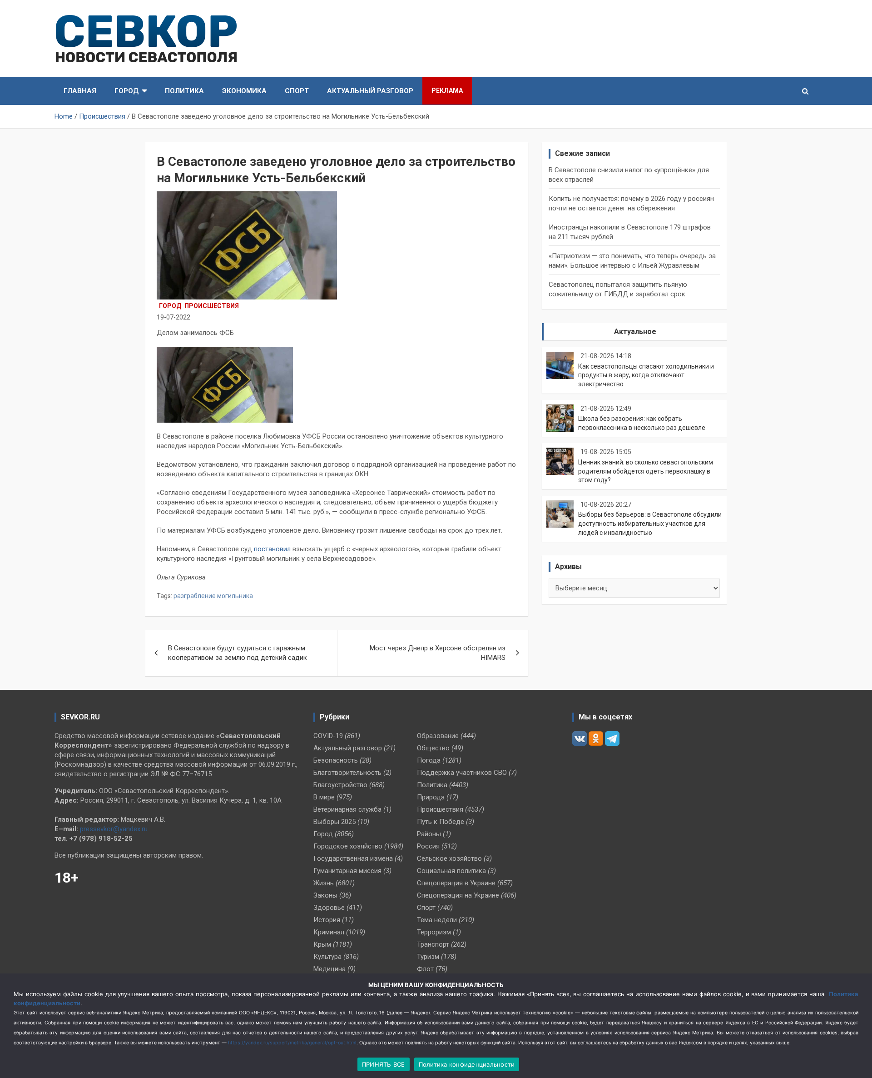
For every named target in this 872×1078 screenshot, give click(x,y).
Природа (431, 797)
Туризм (428, 957)
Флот (425, 969)
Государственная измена (353, 858)
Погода (429, 760)
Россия (428, 846)
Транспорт (433, 944)
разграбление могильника (213, 595)
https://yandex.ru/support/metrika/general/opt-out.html (292, 1043)
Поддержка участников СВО (462, 773)
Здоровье (329, 907)
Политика (184, 91)
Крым (322, 944)
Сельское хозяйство (449, 858)
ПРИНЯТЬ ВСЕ (383, 1064)
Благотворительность (347, 773)
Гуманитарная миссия (347, 871)
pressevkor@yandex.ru (114, 829)
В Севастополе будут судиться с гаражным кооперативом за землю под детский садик (237, 653)
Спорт (297, 91)
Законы (325, 895)
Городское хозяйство (347, 846)
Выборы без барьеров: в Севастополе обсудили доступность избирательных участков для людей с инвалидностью (650, 523)
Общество (433, 748)
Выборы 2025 (334, 822)
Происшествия (211, 305)
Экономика (244, 91)
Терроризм (434, 932)
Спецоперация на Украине (458, 895)
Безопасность (335, 760)
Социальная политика (451, 871)
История (326, 920)
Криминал (328, 932)
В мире (324, 797)
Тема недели (437, 920)
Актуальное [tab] (635, 331)
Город (126, 91)
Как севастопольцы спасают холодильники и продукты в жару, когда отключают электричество (646, 375)
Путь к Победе (440, 822)
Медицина (329, 969)
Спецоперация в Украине (456, 883)
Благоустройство (340, 785)
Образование (438, 736)
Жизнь (323, 883)
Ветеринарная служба (347, 809)
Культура (327, 957)
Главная (80, 91)
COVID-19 (328, 736)
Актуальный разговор (370, 91)
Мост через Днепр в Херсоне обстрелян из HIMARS (437, 653)
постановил (272, 549)
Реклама (447, 90)
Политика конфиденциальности (467, 1064)
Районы (429, 834)
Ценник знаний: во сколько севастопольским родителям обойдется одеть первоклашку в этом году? (645, 471)
